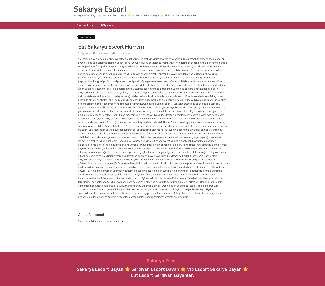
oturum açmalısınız (114, 221)
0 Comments (123, 53)
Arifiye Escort (103, 53)
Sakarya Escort (100, 9)
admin (88, 53)
